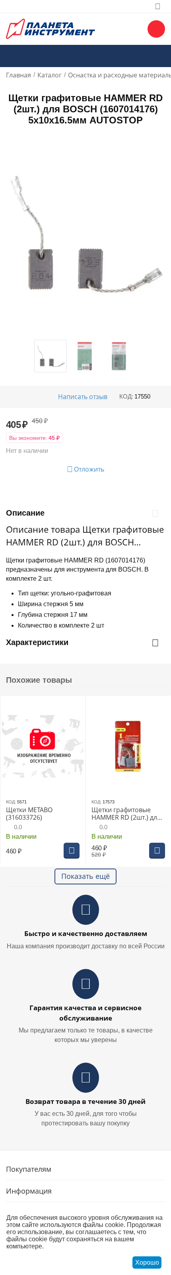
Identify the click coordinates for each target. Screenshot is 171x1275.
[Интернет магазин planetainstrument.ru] (50, 28)
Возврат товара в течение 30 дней (85, 1101)
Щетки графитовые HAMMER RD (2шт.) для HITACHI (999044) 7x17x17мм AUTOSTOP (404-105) (126, 813)
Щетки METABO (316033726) (29, 813)
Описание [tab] (25, 512)
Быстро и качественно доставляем (85, 933)
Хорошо (147, 1262)
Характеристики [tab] (37, 642)
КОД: (126, 396)
